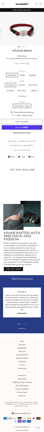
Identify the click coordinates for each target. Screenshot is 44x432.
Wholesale (22, 362)
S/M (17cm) (33, 85)
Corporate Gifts (22, 355)
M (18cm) (10, 90)
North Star (12, 75)
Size (22, 81)
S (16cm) (21, 85)
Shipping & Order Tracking (22, 141)
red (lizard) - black (22, 106)
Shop (22, 341)
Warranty (22, 396)
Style (22, 71)
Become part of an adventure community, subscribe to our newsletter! (21, 404)
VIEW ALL (22, 328)
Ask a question (22, 150)
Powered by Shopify (22, 430)
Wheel (22, 75)
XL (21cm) (22, 96)
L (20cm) (33, 90)
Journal (22, 365)
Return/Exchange (22, 386)
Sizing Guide (22, 379)
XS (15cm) (10, 85)
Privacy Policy (22, 392)
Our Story (22, 345)
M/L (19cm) (22, 90)
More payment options (22, 132)
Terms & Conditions (22, 389)
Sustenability (22, 348)
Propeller (32, 75)
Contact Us (22, 375)
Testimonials (22, 368)
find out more (13, 269)
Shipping (18, 58)
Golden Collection (22, 358)
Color (22, 102)
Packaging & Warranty (22, 145)
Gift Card (22, 351)
